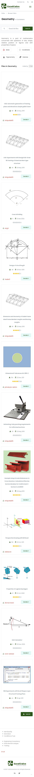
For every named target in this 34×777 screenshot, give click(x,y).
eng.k (7, 228)
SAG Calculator (17, 640)
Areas (8, 50)
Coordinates (26, 50)
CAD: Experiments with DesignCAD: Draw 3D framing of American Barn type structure (17, 160)
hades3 (7, 279)
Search (27, 28)
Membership (8, 732)
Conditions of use (9, 736)
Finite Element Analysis (11, 743)
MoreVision (7, 734)
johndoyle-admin (11, 387)
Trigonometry (10, 57)
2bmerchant (9, 603)
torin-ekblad (9, 654)
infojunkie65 (9, 120)
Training (6, 746)
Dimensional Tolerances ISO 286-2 (17, 373)
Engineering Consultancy (12, 741)
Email (3, 752)
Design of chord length (17, 265)
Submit (28, 714)
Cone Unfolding (17, 214)
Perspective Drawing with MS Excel (17, 538)
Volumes (25, 57)
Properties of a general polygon (17, 589)
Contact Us (20, 2)
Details (25, 119)
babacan (8, 552)
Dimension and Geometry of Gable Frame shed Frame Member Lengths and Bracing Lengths (17, 319)
